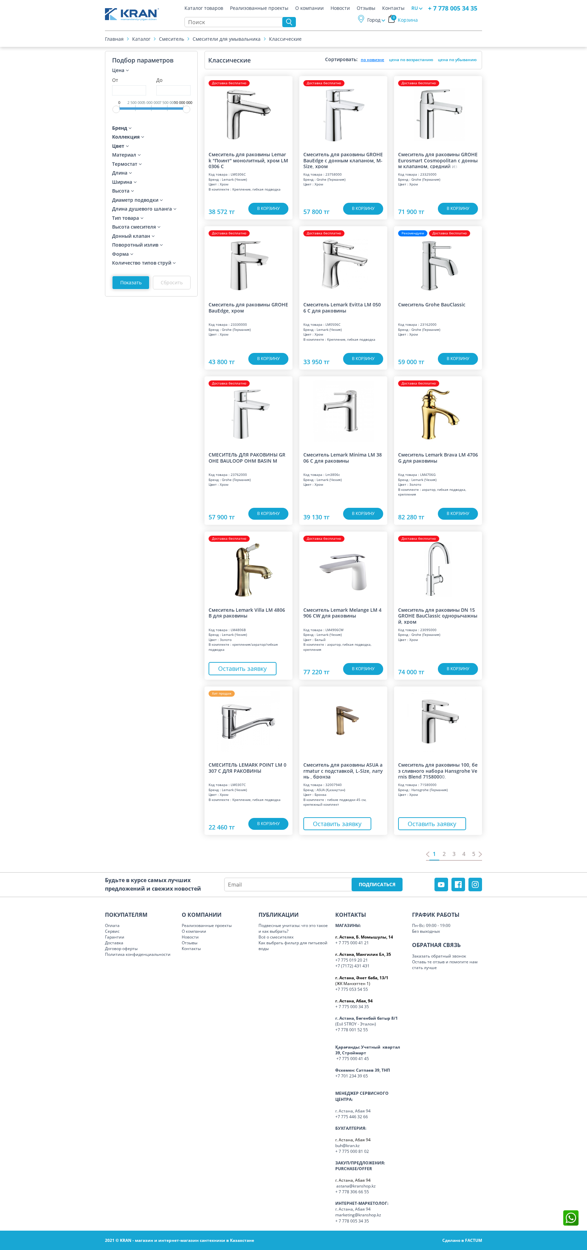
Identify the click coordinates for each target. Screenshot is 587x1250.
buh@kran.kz (347, 1145)
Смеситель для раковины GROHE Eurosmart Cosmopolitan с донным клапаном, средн (438, 159)
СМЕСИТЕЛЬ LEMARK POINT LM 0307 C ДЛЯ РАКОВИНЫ (247, 768)
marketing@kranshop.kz (358, 1215)
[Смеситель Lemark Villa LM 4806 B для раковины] (248, 566)
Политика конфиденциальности (138, 954)
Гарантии (114, 937)
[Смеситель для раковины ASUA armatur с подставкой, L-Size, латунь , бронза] (343, 721)
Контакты (393, 8)
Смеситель (171, 39)
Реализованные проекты (259, 8)
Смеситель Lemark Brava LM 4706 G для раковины (438, 458)
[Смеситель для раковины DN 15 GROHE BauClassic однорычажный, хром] (438, 566)
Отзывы (366, 8)
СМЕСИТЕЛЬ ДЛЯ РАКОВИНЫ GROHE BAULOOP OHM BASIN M (247, 458)
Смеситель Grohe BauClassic (431, 305)
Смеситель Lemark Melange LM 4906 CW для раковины (342, 613)
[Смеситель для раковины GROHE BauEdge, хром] (248, 261)
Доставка (114, 943)
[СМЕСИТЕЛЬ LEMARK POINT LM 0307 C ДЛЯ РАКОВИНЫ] (248, 721)
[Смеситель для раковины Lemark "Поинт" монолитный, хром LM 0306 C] (248, 111)
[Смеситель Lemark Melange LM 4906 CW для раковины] (343, 566)
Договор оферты (121, 948)
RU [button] (414, 8)
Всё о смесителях (276, 937)
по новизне (372, 59)
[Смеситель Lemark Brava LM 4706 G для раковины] (438, 411)
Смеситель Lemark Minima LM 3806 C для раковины (342, 458)
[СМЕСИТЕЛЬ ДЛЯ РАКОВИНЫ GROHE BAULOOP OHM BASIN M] (248, 411)
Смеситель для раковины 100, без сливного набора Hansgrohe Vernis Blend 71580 (438, 770)
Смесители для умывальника (227, 39)
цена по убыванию (457, 59)
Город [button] (373, 20)
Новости (340, 8)
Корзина (405, 20)
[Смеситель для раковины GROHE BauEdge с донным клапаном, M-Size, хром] (343, 111)
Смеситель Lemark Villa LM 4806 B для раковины (247, 613)
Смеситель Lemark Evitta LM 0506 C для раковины (342, 308)
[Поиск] (289, 22)
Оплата (112, 925)
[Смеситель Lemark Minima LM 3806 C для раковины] (343, 411)
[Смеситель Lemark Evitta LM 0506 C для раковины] (343, 261)
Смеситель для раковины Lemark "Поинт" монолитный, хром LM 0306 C (248, 159)
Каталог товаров (203, 8)
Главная (114, 39)
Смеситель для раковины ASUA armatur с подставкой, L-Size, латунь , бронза (343, 770)
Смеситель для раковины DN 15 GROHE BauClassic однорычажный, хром (437, 615)
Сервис (112, 931)
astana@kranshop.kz (356, 1186)
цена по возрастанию (411, 59)
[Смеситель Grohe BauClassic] (438, 261)
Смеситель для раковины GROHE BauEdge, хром (248, 308)
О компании (309, 8)
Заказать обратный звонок (439, 956)
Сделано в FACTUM (462, 1240)
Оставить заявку (242, 668)
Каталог (141, 39)
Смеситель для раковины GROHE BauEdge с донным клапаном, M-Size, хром (343, 159)
